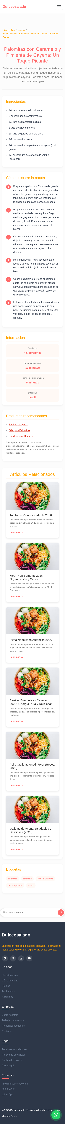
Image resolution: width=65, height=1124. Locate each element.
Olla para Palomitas (19, 430)
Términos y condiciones (14, 1049)
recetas (21, 30)
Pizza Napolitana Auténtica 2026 (31, 639)
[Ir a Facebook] (5, 958)
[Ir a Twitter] (13, 958)
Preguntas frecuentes (13, 1025)
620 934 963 (8, 1089)
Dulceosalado (16, 934)
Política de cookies (12, 1060)
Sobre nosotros (10, 1015)
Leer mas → (16, 532)
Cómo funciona (10, 980)
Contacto (6, 1031)
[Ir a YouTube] (29, 958)
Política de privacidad (13, 1054)
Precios (6, 986)
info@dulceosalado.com (15, 1083)
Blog (12, 30)
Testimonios (8, 991)
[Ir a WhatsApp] (55, 1114)
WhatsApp (7, 1094)
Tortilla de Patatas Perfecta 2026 (31, 515)
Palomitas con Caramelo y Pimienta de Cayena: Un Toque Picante (30, 35)
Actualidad (7, 996)
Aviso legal (8, 1065)
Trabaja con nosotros (13, 1020)
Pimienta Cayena (18, 424)
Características (10, 975)
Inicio (4, 30)
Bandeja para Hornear (21, 436)
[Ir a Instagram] (21, 958)
